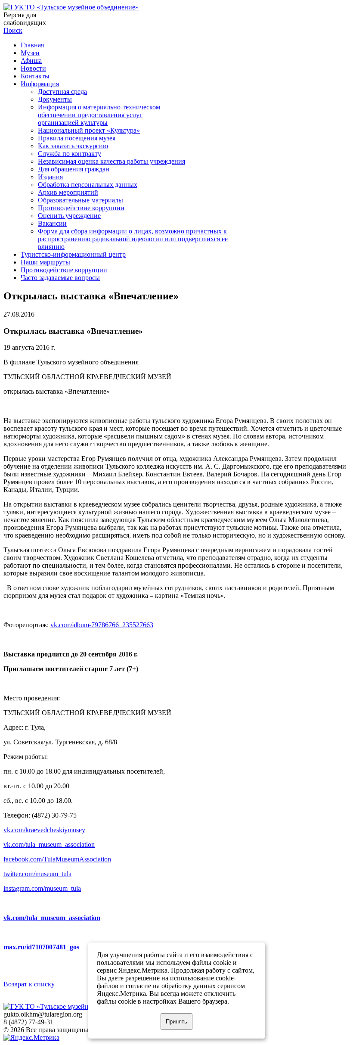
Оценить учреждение (69, 215)
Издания (50, 176)
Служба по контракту (69, 153)
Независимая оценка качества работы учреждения (111, 161)
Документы (55, 99)
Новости (33, 68)
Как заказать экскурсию (73, 145)
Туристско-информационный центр (73, 254)
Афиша (31, 60)
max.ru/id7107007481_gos (41, 947)
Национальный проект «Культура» (89, 130)
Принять (176, 1021)
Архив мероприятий (68, 192)
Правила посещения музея (76, 138)
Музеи (30, 52)
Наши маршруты (45, 262)
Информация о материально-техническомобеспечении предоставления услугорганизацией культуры (99, 114)
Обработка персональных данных (87, 184)
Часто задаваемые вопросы (60, 277)
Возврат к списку (29, 984)
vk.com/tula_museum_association (49, 844)
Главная (32, 45)
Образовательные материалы (80, 200)
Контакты (35, 76)
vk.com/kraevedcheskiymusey (44, 830)
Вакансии (52, 223)
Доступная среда (62, 91)
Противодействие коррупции (81, 207)
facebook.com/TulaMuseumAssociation (57, 859)
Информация (40, 83)
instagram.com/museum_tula (42, 888)
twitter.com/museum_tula (37, 873)
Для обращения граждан (73, 169)
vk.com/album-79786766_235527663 (101, 624)
